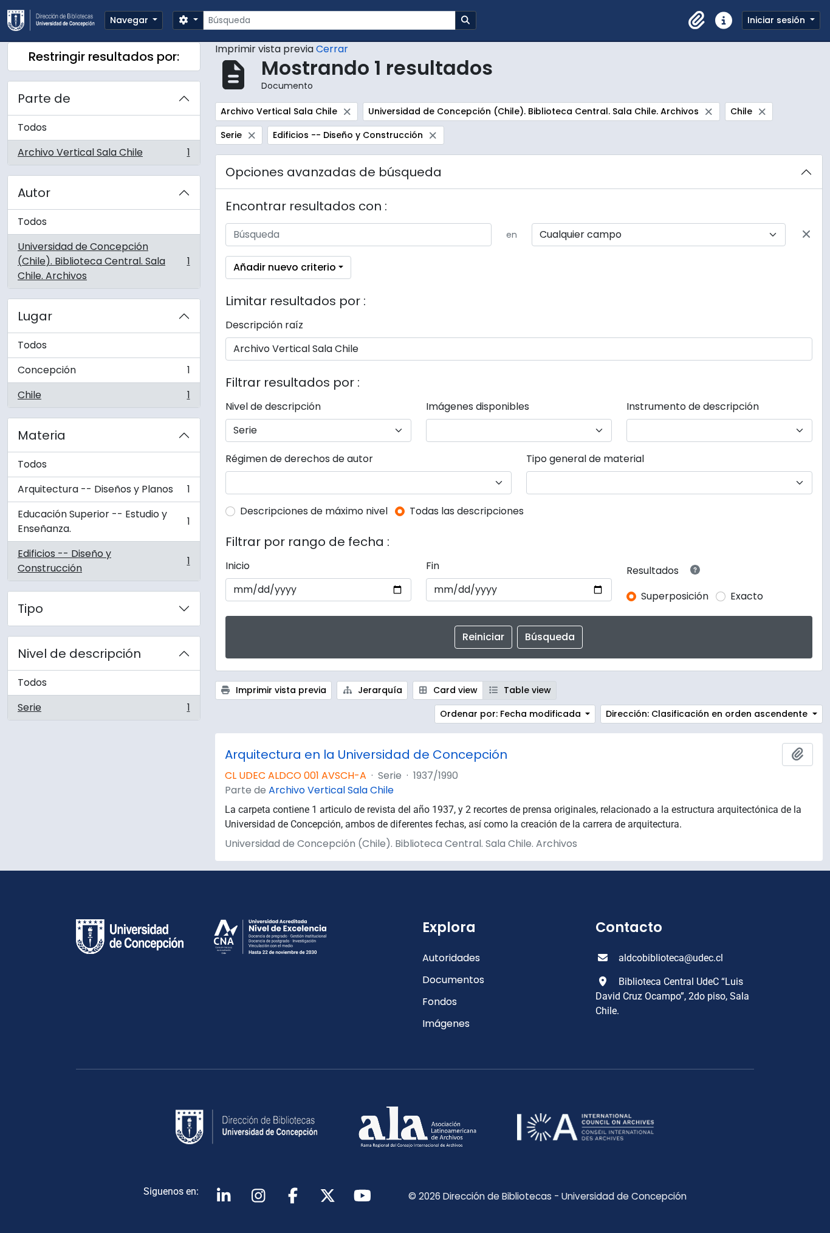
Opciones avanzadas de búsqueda (333, 172)
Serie (103, 710)
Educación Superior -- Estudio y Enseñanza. (103, 521)
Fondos (439, 1002)
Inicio (237, 566)
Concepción (103, 373)
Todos (32, 127)
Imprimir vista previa (279, 690)
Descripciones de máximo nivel (314, 511)
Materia (42, 435)
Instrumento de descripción (692, 406)
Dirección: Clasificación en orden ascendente (708, 714)
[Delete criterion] (806, 234)
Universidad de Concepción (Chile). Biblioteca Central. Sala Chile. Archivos (103, 261)
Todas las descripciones (467, 511)
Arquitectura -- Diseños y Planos (103, 492)
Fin (432, 566)
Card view (454, 690)
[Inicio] (56, 20)
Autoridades (451, 958)
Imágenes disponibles (477, 406)
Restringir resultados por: (104, 56)
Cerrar (332, 49)
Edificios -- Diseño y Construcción (103, 561)
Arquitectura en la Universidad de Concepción (366, 754)
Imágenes (446, 1024)
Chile (103, 397)
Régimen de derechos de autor (299, 459)
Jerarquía (378, 690)
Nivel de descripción (79, 653)
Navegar (130, 20)
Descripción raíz (264, 325)
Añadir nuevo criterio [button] (284, 267)
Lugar (35, 316)
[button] (697, 20)
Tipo (30, 608)
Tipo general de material (585, 459)
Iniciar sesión (777, 20)
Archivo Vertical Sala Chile (103, 155)
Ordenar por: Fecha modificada (511, 714)
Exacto (746, 596)
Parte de (44, 98)
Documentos (453, 980)
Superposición (674, 596)
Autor (34, 192)
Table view (526, 690)
